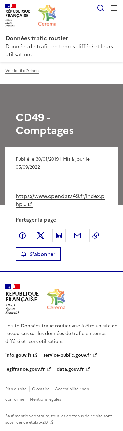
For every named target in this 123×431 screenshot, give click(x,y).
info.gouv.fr (18, 355)
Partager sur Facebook (22, 235)
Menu (113, 7)
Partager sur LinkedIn (59, 235)
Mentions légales (45, 399)
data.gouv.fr (70, 369)
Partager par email (77, 235)
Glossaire (41, 389)
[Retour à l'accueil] (56, 299)
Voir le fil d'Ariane (22, 71)
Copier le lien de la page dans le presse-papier (95, 235)
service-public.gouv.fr (67, 355)
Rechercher (100, 7)
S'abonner (42, 254)
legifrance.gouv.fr (25, 369)
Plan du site (16, 389)
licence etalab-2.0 (31, 422)
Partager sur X (40, 235)
